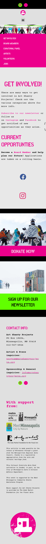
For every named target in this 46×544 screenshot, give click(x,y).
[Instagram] (26, 5)
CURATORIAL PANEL (11, 48)
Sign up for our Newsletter (23, 302)
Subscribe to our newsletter (20, 113)
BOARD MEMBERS (11, 43)
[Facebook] (20, 5)
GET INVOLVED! (9, 38)
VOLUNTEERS (9, 58)
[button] (23, 20)
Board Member (22, 152)
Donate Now (23, 251)
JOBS (5, 63)
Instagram (11, 120)
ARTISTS (6, 53)
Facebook (30, 120)
